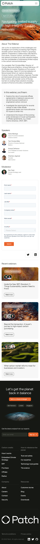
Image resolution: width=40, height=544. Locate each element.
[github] (36, 539)
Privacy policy (26, 534)
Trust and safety (27, 456)
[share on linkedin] (35, 254)
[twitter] (32, 539)
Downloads (25, 500)
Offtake (4, 472)
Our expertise (26, 460)
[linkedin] (28, 539)
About (4, 488)
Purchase (5, 468)
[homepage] (7, 3)
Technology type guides (29, 464)
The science (25, 468)
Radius (4, 476)
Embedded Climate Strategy (9, 458)
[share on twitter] (28, 254)
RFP (3, 464)
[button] (36, 3)
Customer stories (27, 488)
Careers (4, 492)
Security (5, 500)
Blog (22, 492)
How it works (6, 453)
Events (23, 496)
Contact (5, 496)
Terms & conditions (9, 534)
